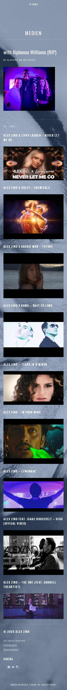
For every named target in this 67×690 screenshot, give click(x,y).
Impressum (10, 645)
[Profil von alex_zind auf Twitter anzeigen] (13, 667)
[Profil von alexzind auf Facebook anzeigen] (9, 667)
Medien (33, 32)
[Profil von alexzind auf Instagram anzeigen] (17, 667)
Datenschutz (11, 649)
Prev (12, 126)
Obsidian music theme (23, 684)
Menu (35, 4)
